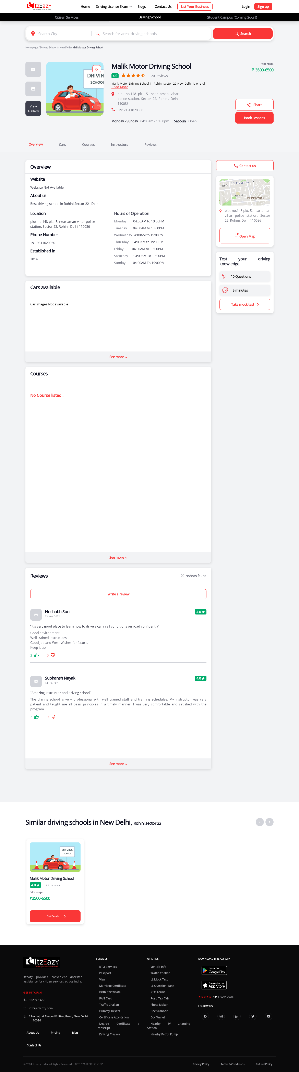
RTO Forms (158, 992)
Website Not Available (47, 187)
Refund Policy (264, 1064)
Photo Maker (159, 1005)
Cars (62, 144)
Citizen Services (67, 17)
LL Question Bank (162, 986)
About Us (33, 1032)
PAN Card (105, 998)
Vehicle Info (158, 967)
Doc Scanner (159, 1011)
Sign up (263, 6)
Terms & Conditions (232, 1064)
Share (257, 105)
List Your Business (195, 6)
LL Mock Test (159, 979)
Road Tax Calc (160, 998)
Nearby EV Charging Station (168, 1026)
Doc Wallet (158, 1017)
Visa (102, 979)
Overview (36, 144)
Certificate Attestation (114, 1017)
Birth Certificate (110, 992)
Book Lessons (254, 118)
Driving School (150, 17)
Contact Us (163, 6)
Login (246, 6)
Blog (75, 1032)
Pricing (55, 1032)
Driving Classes (109, 1034)
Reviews (159, 76)
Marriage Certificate (112, 986)
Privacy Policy (201, 1064)
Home (85, 6)
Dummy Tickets (109, 1011)
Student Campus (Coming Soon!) (232, 17)
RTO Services (108, 967)
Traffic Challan (109, 1005)
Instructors (119, 144)
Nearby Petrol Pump (164, 1034)
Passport (105, 973)
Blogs (141, 6)
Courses (88, 144)
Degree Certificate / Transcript (117, 1026)
